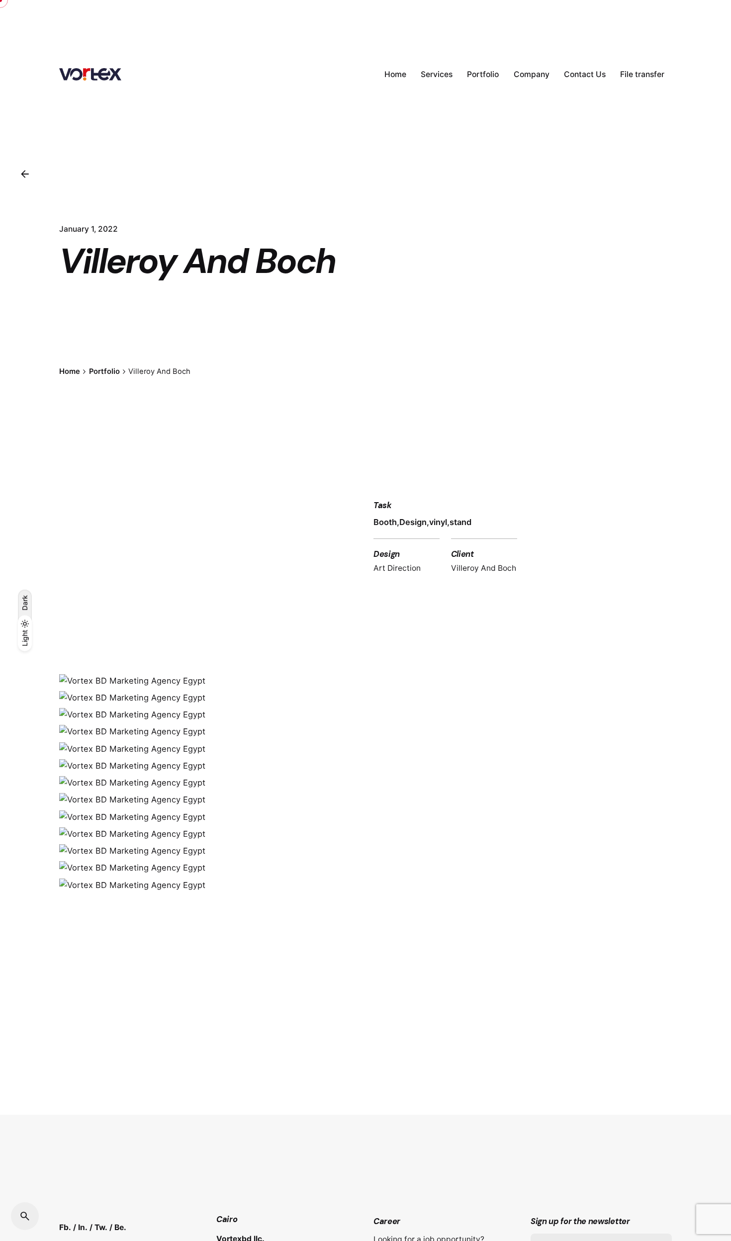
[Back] (25, 174)
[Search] (25, 1216)
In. (83, 1227)
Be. (120, 1227)
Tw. (100, 1227)
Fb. (65, 1227)
